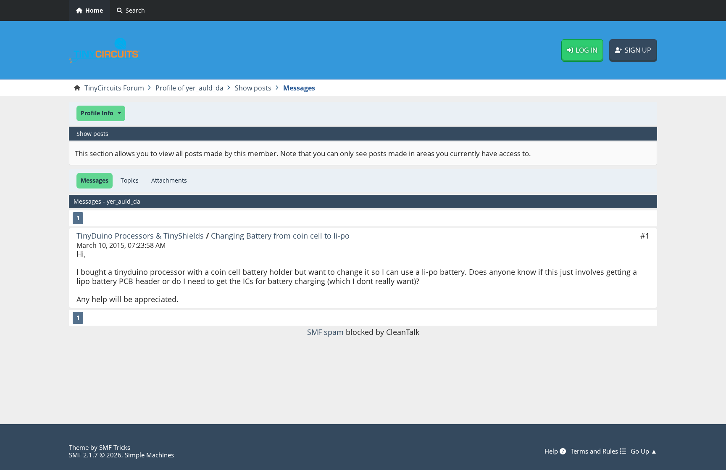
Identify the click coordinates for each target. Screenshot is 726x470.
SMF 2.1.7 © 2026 (95, 455)
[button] (100, 113)
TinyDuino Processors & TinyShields (140, 236)
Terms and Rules (595, 451)
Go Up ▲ (644, 451)
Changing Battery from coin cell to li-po (280, 236)
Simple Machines (149, 455)
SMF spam (325, 332)
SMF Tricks (114, 447)
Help (552, 451)
